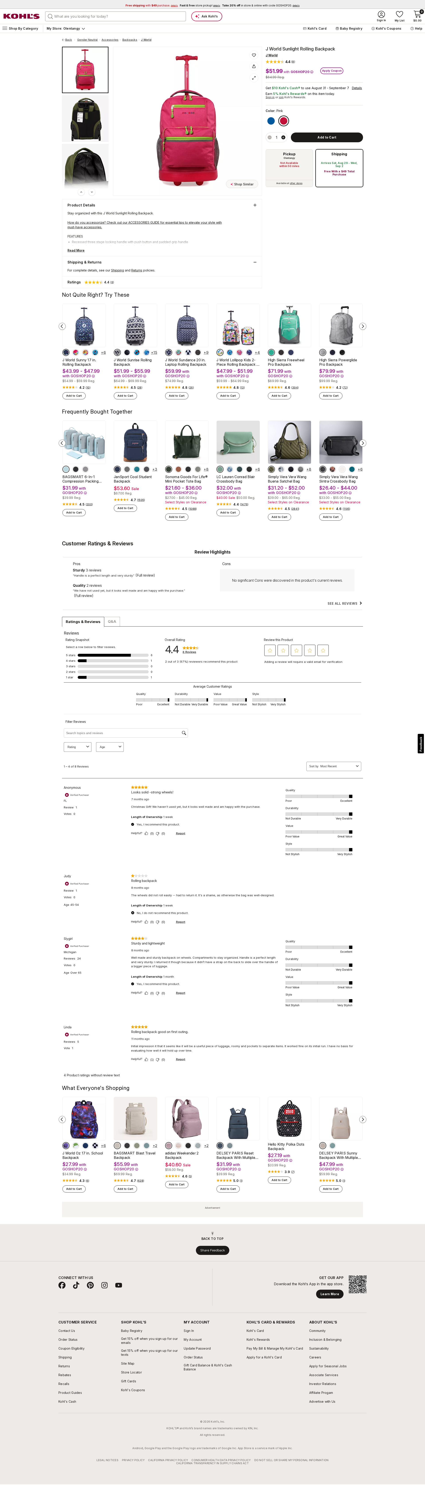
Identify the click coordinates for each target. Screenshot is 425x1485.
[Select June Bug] (239, 469)
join (281, 97)
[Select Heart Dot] (117, 352)
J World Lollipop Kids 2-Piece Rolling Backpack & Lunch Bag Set (237, 362)
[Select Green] (197, 1145)
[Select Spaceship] (249, 352)
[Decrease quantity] (270, 137)
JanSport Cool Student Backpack (133, 479)
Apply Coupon (332, 70)
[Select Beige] (117, 1145)
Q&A (112, 621)
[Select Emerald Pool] (136, 469)
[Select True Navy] (290, 352)
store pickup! (200, 5)
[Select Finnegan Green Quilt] (271, 469)
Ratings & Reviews (83, 621)
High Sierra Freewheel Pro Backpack (286, 362)
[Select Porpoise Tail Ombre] (281, 469)
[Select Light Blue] (66, 469)
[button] (280, 61)
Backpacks (129, 39)
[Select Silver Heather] (322, 352)
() (88, 387)
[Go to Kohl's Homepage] (22, 16)
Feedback (421, 744)
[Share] (253, 66)
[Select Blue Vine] (146, 352)
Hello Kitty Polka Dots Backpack (286, 1146)
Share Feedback (212, 1250)
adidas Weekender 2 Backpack (182, 1155)
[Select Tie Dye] (75, 352)
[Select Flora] (178, 352)
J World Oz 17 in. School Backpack (82, 1155)
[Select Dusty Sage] (220, 469)
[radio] (289, 168)
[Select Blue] (271, 120)
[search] (50, 16)
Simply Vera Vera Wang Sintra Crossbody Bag (338, 479)
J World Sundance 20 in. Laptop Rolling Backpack (185, 362)
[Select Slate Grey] (229, 1145)
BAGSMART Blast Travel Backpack (135, 1155)
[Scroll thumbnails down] (91, 192)
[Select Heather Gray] (127, 469)
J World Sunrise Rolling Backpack (133, 362)
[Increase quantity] (283, 137)
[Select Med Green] (136, 1145)
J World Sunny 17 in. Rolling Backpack (79, 362)
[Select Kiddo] (220, 352)
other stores (296, 183)
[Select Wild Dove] (197, 469)
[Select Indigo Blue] (332, 352)
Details (357, 88)
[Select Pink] (283, 120)
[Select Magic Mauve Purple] (168, 1145)
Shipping (339, 154)
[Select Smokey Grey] (146, 469)
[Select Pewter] (300, 469)
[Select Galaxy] (66, 1145)
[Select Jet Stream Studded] (342, 469)
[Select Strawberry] (95, 352)
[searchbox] (115, 16)
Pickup (289, 154)
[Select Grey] (85, 469)
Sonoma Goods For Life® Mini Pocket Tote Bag (186, 479)
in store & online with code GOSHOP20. (260, 5)
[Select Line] (168, 352)
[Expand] (253, 77)
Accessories (110, 39)
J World (146, 39)
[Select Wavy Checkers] (188, 352)
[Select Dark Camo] (168, 469)
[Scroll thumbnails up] (81, 192)
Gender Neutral (87, 39)
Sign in (270, 97)
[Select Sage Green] (332, 1145)
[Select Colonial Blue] (351, 469)
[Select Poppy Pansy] (85, 352)
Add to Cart (74, 395)
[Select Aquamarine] (271, 352)
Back (70, 39)
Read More (76, 250)
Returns (136, 270)
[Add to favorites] (253, 54)
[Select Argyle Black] (197, 352)
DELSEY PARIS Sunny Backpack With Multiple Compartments (338, 1155)
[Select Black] (127, 352)
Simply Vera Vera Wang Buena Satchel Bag (287, 479)
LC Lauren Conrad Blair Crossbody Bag (235, 479)
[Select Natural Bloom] (332, 469)
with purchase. (152, 5)
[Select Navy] (117, 469)
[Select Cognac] (178, 469)
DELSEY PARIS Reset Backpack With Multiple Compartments (235, 1155)
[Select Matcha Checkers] (75, 1145)
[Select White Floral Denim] (229, 469)
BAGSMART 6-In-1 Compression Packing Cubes (80, 479)
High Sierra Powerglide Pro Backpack (338, 362)
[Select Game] (66, 352)
